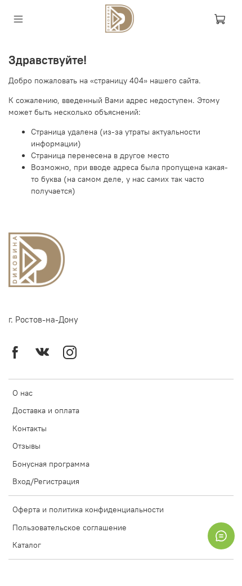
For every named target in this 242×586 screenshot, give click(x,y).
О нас (22, 393)
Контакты (29, 428)
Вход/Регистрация (45, 481)
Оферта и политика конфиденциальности (88, 509)
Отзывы (26, 446)
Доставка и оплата (45, 410)
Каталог (26, 545)
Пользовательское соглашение (69, 527)
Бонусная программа (50, 464)
